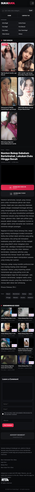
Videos (20, 34)
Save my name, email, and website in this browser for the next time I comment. (18, 413)
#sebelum (30, 297)
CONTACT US (25, 15)
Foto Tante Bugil (23, 30)
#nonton (23, 297)
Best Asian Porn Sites (7, 467)
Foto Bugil (5, 26)
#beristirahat (16, 294)
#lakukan (15, 297)
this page (29, 475)
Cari (30, 10)
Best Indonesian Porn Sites (9, 460)
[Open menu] (32, 3)
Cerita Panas (22, 23)
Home (2, 149)
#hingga (8, 297)
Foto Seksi (5, 30)
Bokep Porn (4, 465)
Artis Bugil (5, 23)
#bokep (24, 294)
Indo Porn (4, 462)
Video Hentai (5, 34)
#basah (8, 294)
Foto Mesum (22, 26)
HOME (9, 15)
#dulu (30, 294)
